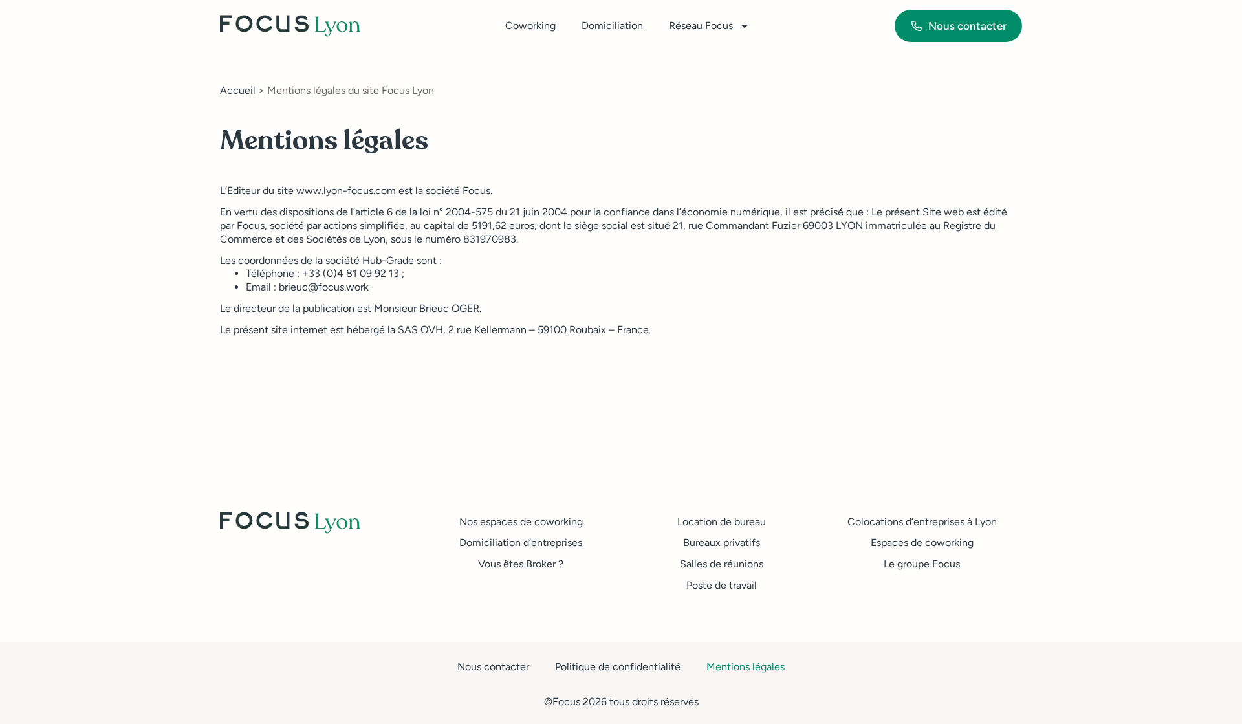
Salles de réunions (721, 564)
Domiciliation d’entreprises (520, 542)
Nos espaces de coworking (521, 522)
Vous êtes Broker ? (520, 564)
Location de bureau (721, 522)
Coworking (530, 25)
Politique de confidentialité (618, 667)
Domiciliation (612, 25)
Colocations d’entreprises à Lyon (922, 522)
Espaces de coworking (922, 542)
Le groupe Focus (922, 564)
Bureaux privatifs (721, 542)
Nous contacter (493, 667)
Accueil (238, 90)
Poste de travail (721, 585)
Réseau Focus (701, 25)
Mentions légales (745, 667)
